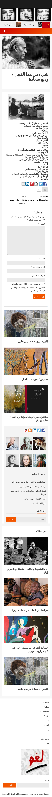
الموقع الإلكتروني (38, 275)
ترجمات (46, 730)
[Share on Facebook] (45, 184)
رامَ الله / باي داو (34, 25)
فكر (47, 734)
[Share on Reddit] (36, 184)
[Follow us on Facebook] (43, 430)
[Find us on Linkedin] (34, 430)
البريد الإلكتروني (38, 267)
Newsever (34, 794)
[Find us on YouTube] (26, 430)
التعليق (41, 224)
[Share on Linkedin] (27, 184)
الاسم (42, 258)
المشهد (46, 725)
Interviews (44, 711)
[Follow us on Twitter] (39, 430)
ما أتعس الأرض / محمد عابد (37, 198)
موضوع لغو (44, 739)
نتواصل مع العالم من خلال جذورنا (32, 486)
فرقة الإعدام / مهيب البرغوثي (18, 199)
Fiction (46, 707)
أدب (47, 721)
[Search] (4, 31)
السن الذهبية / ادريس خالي (33, 341)
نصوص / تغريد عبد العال (35, 379)
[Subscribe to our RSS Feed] (30, 430)
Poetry (46, 716)
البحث (47, 780)
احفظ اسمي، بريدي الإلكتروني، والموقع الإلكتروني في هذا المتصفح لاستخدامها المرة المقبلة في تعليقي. (28, 287)
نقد (48, 743)
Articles (46, 702)
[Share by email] (23, 184)
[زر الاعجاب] (45, 189)
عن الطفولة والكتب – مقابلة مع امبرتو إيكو (29, 482)
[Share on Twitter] (41, 184)
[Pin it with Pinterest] (32, 184)
